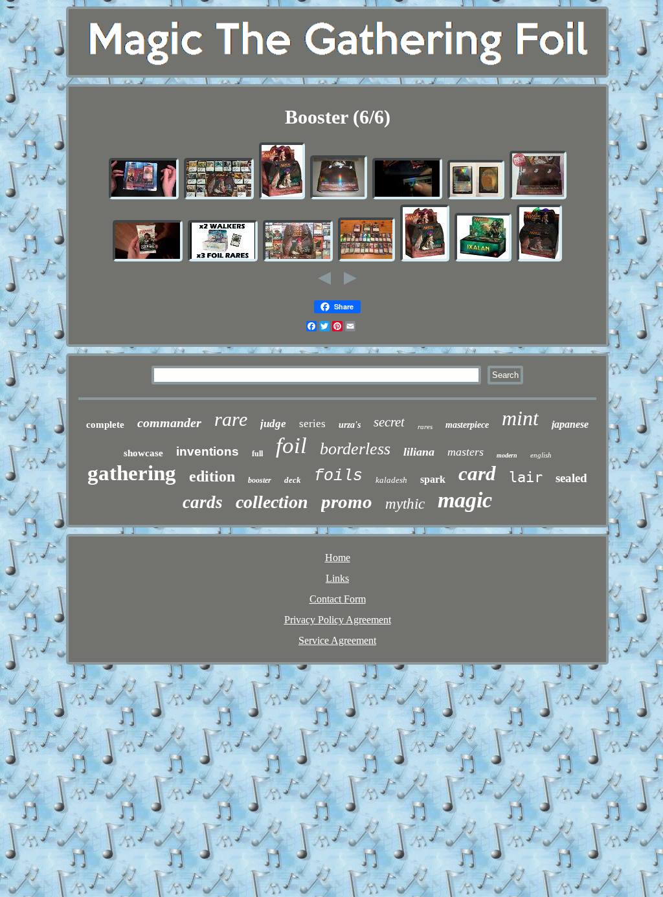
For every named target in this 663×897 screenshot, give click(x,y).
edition (212, 476)
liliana (418, 451)
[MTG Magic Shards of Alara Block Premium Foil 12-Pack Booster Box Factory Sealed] (338, 197)
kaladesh (391, 480)
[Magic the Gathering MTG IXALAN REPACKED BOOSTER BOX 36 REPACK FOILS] (483, 259)
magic (465, 500)
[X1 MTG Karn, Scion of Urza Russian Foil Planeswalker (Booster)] (476, 197)
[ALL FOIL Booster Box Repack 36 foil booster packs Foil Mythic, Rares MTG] (366, 259)
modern (507, 455)
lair (526, 477)
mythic (405, 504)
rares (425, 426)
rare (230, 419)
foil (291, 445)
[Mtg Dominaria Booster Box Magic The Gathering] (222, 259)
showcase (143, 453)
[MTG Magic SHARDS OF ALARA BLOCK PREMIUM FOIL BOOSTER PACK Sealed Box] (539, 259)
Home (337, 557)
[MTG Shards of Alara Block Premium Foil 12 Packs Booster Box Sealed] (425, 259)
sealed (571, 478)
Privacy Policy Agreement (337, 619)
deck (292, 480)
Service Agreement (337, 640)
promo (346, 501)
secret (389, 422)
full (257, 453)
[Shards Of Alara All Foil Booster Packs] (298, 259)
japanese (570, 424)
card (477, 473)
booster (259, 480)
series (312, 423)
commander (169, 422)
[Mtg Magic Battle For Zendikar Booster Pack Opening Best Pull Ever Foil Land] (147, 259)
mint (520, 418)
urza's (350, 425)
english (541, 455)
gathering (131, 473)
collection (272, 502)
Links (337, 578)
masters (465, 451)
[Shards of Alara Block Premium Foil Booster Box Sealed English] (538, 197)
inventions (207, 451)
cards (203, 502)
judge (273, 423)
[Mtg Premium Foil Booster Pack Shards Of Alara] (219, 197)
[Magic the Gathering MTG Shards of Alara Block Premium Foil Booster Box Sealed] (282, 197)
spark (432, 479)
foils (338, 476)
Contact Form (337, 598)
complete (105, 424)
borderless (355, 448)
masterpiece (467, 425)
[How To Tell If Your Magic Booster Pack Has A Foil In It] (407, 197)
